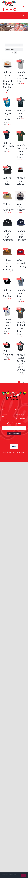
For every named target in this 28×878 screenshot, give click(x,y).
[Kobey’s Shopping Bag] (7, 342)
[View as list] (15, 52)
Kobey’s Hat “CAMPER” (8, 207)
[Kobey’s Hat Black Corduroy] (7, 218)
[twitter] (7, 9)
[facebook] (3, 9)
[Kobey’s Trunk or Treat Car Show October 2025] (20, 342)
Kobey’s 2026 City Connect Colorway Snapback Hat (8, 80)
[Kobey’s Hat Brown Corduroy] (7, 247)
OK (23, 875)
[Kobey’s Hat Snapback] (7, 277)
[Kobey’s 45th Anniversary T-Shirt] (20, 59)
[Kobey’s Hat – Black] (7, 165)
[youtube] (11, 9)
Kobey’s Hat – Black (7, 180)
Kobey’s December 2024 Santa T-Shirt (22, 150)
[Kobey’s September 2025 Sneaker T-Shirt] (20, 307)
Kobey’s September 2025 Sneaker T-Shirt (22, 327)
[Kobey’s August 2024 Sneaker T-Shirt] (7, 98)
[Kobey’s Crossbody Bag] (7, 130)
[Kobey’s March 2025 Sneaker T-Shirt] (7, 307)
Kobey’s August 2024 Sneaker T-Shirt (7, 116)
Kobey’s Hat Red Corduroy (21, 263)
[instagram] (14, 9)
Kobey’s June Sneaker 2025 (21, 294)
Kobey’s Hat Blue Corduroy (21, 235)
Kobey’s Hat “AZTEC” (21, 180)
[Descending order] (21, 45)
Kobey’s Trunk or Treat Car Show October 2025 (21, 363)
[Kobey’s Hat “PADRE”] (20, 191)
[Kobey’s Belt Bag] (20, 98)
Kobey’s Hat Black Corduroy (8, 235)
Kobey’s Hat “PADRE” (21, 207)
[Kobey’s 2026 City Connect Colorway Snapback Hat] (7, 59)
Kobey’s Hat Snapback (8, 292)
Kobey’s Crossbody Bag (8, 145)
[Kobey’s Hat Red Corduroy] (20, 247)
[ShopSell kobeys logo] (9, 1)
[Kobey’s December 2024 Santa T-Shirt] (20, 130)
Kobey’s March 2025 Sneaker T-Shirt (7, 325)
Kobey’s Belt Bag (21, 113)
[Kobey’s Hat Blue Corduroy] (20, 218)
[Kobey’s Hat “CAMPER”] (7, 191)
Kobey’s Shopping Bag (8, 354)
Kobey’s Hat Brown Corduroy (8, 265)
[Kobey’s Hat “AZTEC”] (20, 165)
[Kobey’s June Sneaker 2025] (20, 277)
